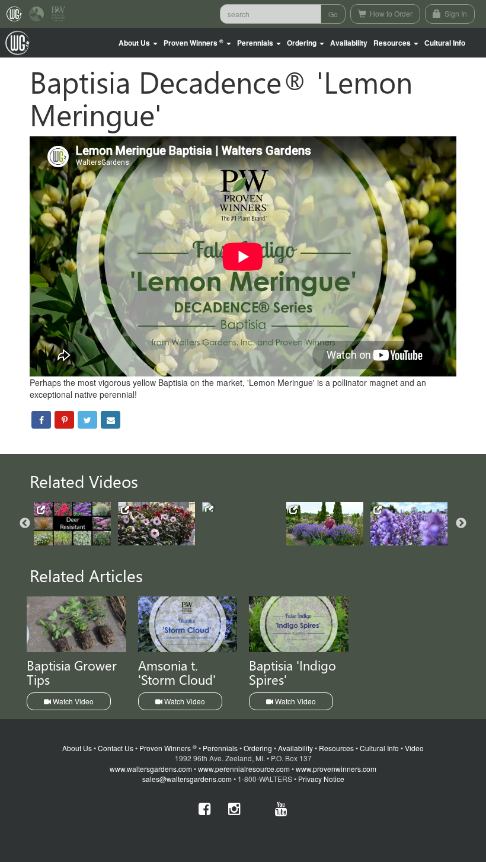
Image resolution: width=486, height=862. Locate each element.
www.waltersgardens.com (151, 769)
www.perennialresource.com (244, 769)
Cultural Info (444, 42)
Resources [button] (393, 42)
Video (414, 748)
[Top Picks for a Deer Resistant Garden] (72, 523)
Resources (336, 748)
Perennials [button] (256, 42)
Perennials (220, 748)
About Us (77, 748)
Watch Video (72, 701)
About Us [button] (135, 42)
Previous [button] (25, 523)
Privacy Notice (321, 779)
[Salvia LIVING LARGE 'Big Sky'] (324, 523)
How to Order (390, 13)
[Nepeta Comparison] (408, 523)
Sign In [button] (455, 13)
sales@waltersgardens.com (187, 779)
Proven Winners (168, 748)
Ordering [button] (302, 42)
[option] (76, 523)
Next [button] (461, 523)
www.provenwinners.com (336, 769)
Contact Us (115, 748)
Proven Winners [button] (193, 43)
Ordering (258, 748)
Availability (348, 42)
